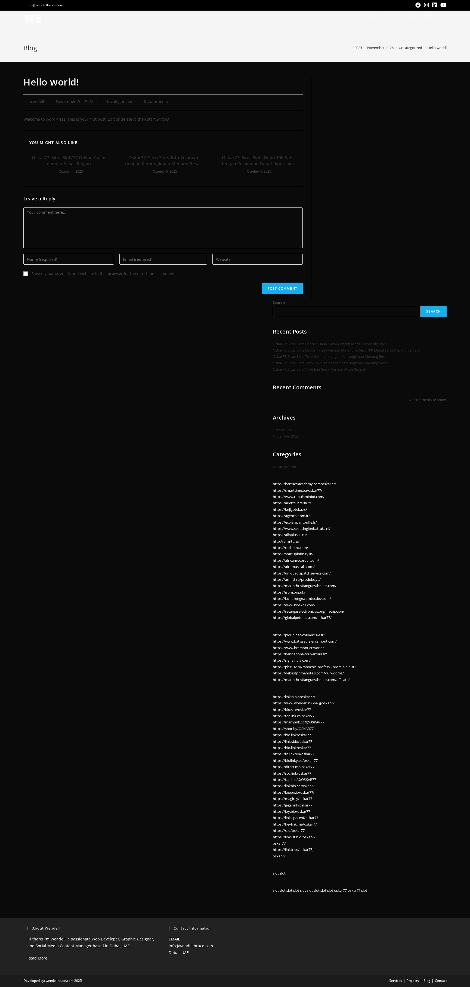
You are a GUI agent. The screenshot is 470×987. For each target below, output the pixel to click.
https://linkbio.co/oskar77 (294, 785)
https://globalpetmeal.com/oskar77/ (302, 617)
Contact (441, 980)
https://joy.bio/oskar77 (291, 811)
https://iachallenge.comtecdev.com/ (302, 598)
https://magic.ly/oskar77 (292, 798)
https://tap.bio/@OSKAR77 (294, 779)
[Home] (348, 47)
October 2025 (284, 429)
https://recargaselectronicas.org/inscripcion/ (308, 611)
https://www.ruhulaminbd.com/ (298, 496)
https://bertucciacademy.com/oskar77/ (304, 483)
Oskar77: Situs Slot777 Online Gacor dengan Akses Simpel (319, 369)
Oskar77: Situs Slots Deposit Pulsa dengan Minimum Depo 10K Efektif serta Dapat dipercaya (346, 350)
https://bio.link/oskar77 (292, 734)
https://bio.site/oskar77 (292, 709)
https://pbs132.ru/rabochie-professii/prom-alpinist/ (314, 666)
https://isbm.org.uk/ (289, 592)
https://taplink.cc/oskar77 (293, 715)
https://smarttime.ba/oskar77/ (297, 490)
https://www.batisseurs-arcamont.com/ (305, 641)
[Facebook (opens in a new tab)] (418, 5)
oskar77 (279, 843)
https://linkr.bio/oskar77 (292, 741)
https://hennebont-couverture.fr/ (300, 654)
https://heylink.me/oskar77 (295, 824)
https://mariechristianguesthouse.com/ (304, 585)
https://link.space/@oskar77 (295, 817)
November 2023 (286, 436)
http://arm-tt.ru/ (286, 541)
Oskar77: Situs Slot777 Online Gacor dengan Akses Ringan (69, 161)
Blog (426, 980)
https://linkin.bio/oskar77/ (294, 696)
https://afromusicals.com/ (294, 566)
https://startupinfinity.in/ (293, 553)
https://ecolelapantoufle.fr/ (295, 522)
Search (279, 302)
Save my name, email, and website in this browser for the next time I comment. (104, 273)
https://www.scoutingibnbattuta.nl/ (301, 528)
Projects (413, 980)
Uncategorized (118, 101)
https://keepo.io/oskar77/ (293, 792)
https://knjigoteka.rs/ (290, 509)
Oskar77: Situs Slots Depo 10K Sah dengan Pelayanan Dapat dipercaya (257, 161)
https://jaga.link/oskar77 (292, 805)
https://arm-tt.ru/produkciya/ (297, 579)
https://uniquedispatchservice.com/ (302, 573)
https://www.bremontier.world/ (298, 647)
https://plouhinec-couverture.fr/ (299, 634)
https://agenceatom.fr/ (291, 515)
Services (395, 980)
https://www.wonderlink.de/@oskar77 (304, 703)
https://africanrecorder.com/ (296, 560)
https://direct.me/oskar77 (293, 766)
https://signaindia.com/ (292, 660)
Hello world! (437, 47)
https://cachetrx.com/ (290, 547)
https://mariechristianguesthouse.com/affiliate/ (311, 679)
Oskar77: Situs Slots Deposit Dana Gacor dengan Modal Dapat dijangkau (331, 343)
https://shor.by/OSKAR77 (293, 728)
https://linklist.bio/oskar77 (294, 837)
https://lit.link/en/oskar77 (293, 753)
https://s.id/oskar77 (289, 830)
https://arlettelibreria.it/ (292, 502)
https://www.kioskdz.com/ (294, 605)
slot (276, 873)
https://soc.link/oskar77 (292, 773)
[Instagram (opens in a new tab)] (426, 5)
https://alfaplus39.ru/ (290, 534)
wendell (36, 101)
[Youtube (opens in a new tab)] (443, 5)
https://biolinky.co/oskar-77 (295, 760)
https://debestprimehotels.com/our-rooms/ (308, 673)
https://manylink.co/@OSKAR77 (298, 722)
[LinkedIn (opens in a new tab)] (435, 5)
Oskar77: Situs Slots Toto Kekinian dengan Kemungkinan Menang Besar (163, 161)
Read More (37, 958)
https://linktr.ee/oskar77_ (293, 849)
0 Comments (156, 101)
